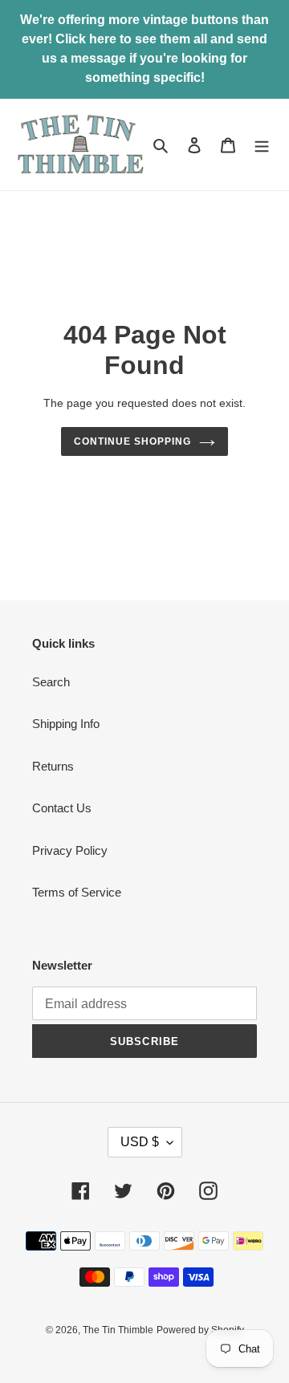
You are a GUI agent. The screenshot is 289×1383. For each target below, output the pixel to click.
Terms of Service (76, 892)
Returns (53, 766)
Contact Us (62, 808)
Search (51, 682)
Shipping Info (66, 723)
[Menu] (262, 145)
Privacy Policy (70, 850)
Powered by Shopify (200, 1330)
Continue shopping (132, 441)
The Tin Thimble (118, 1330)
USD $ (139, 1142)
